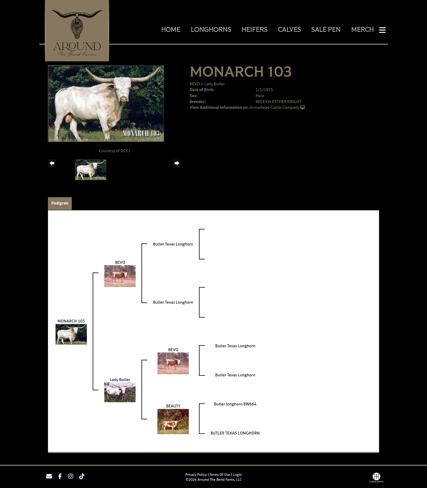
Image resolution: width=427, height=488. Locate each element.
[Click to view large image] (106, 103)
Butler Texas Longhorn (173, 244)
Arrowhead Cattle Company (274, 107)
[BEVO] (120, 275)
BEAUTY (173, 406)
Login (237, 474)
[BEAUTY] (173, 421)
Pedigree (59, 203)
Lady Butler (214, 83)
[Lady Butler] (120, 392)
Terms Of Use (220, 474)
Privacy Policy (196, 474)
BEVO (195, 83)
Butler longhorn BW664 (235, 404)
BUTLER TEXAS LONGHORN (235, 433)
